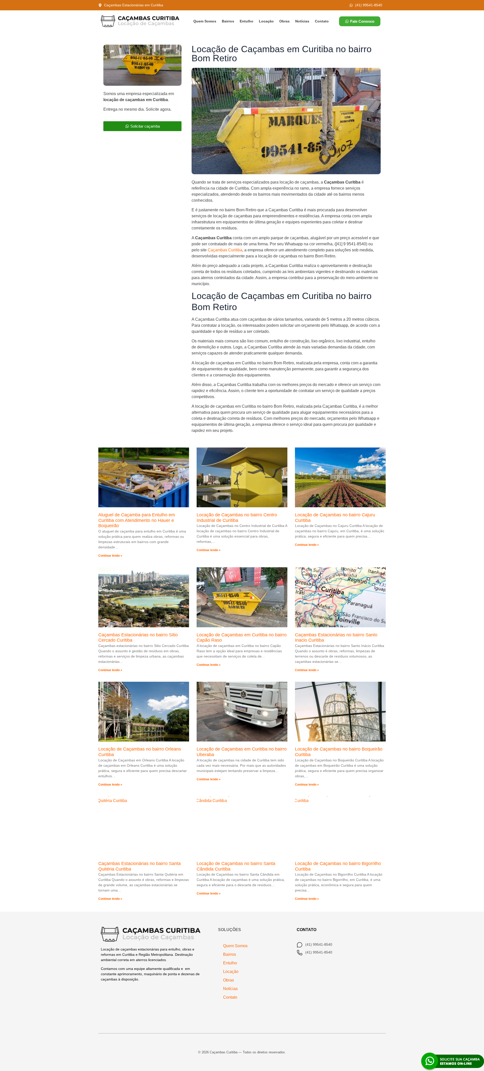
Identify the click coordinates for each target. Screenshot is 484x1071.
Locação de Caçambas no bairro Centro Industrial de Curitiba (237, 517)
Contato (322, 21)
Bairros (228, 21)
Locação (266, 21)
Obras (284, 21)
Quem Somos (204, 21)
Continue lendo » (110, 555)
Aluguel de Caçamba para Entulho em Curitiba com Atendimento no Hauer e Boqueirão (136, 520)
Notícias (302, 21)
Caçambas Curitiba (225, 250)
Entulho (246, 21)
